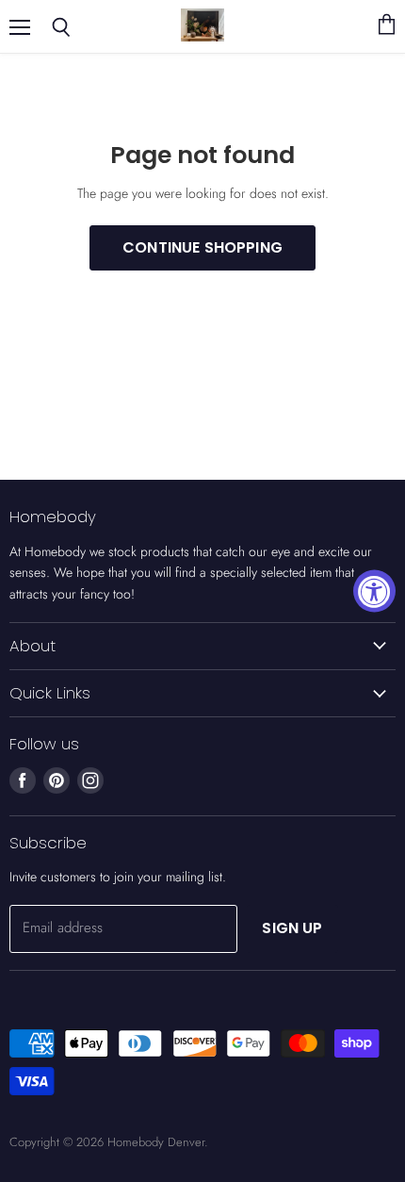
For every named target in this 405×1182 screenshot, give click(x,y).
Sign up (292, 928)
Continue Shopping (202, 247)
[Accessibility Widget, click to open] (374, 591)
